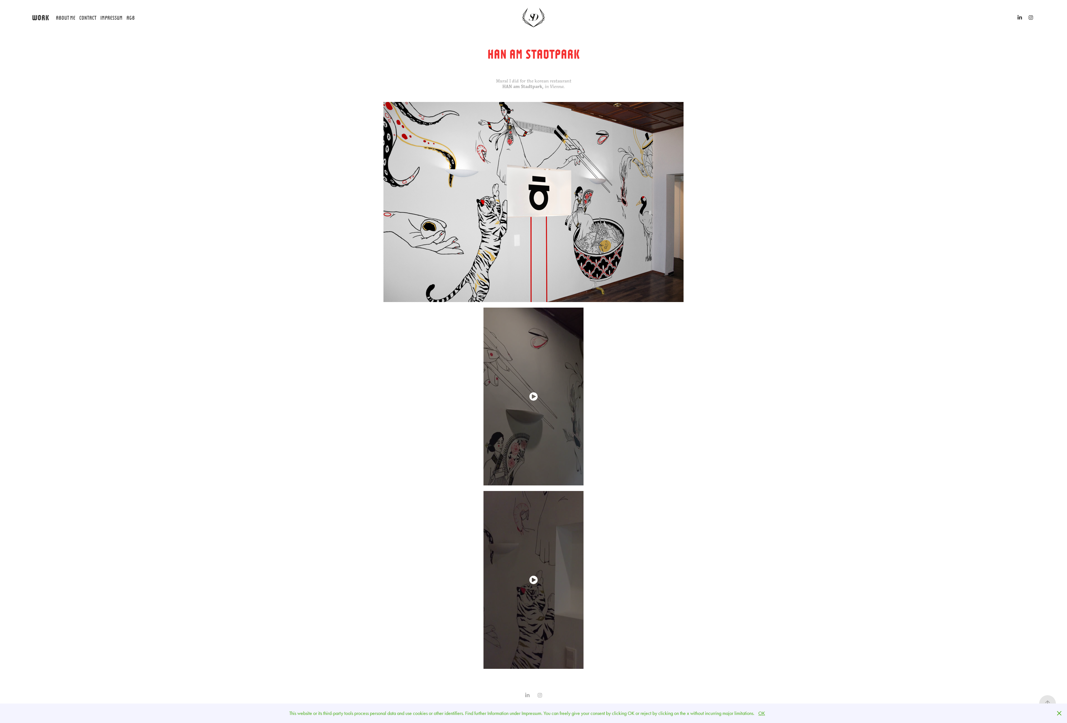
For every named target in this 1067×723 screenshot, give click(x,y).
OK (761, 713)
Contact (87, 17)
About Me (65, 17)
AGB (130, 17)
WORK (40, 17)
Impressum (111, 17)
